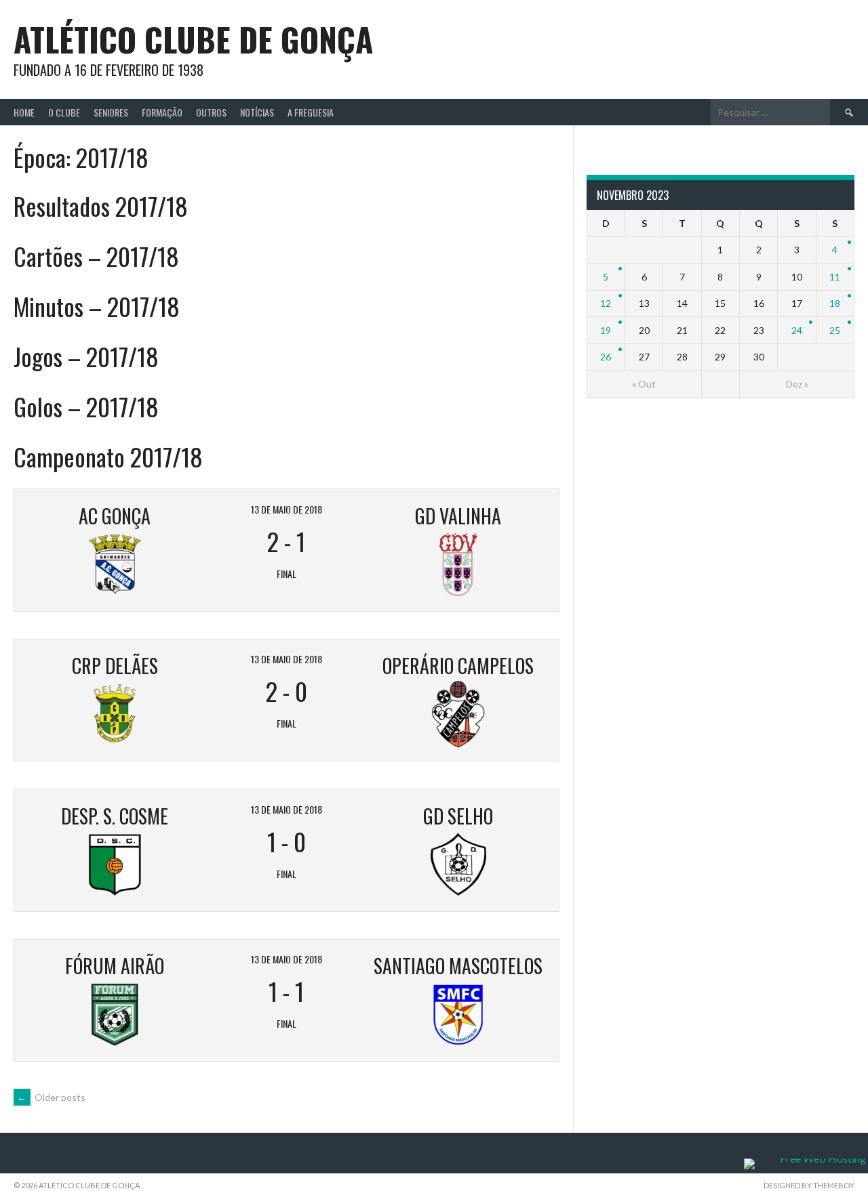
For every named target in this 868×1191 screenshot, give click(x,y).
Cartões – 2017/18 (96, 256)
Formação (162, 112)
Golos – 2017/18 (86, 406)
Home (24, 112)
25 (834, 330)
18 (834, 303)
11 (834, 277)
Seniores (111, 112)
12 (605, 303)
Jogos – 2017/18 (86, 356)
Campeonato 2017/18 (108, 456)
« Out (644, 384)
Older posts (51, 1097)
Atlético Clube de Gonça (193, 39)
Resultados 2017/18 (101, 206)
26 (605, 356)
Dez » (797, 384)
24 (796, 330)
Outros (211, 112)
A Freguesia (311, 112)
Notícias (257, 112)
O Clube (64, 112)
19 (605, 330)
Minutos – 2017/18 (97, 306)
